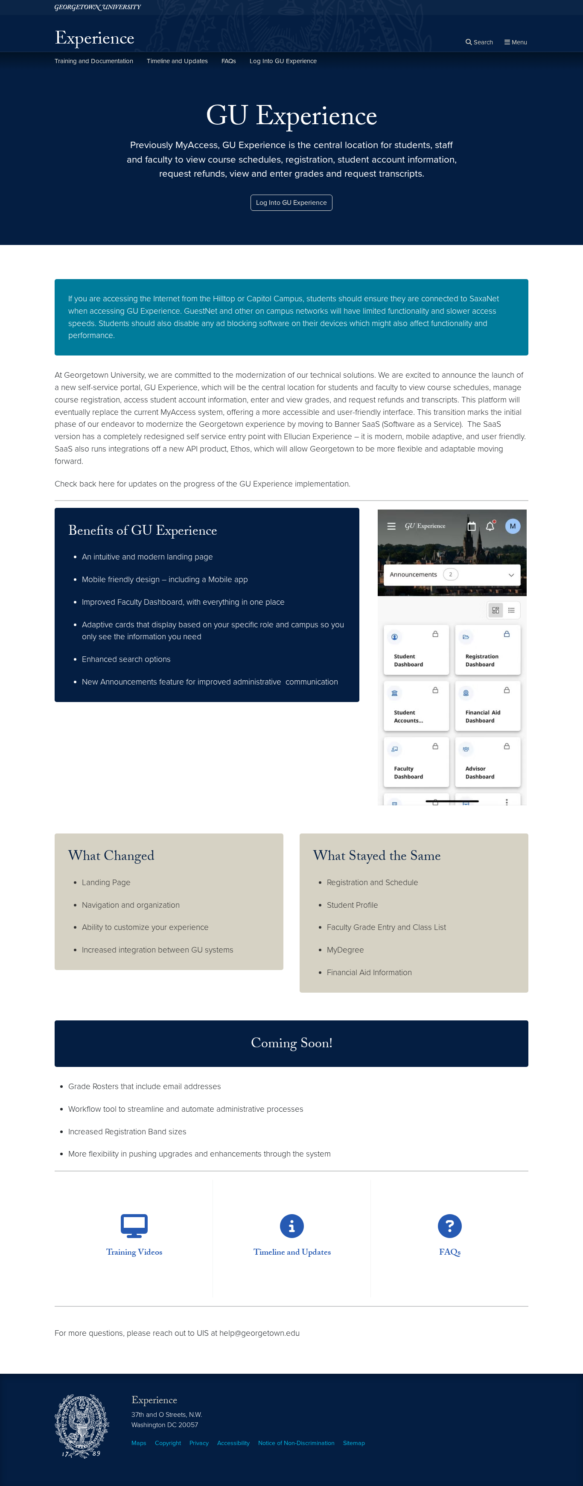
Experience (94, 41)
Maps (138, 1443)
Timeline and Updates (177, 61)
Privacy (199, 1443)
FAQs (229, 61)
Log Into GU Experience (283, 61)
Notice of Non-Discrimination (296, 1443)
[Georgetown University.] (98, 7)
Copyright (168, 1443)
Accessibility (233, 1443)
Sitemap (354, 1443)
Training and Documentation (94, 61)
